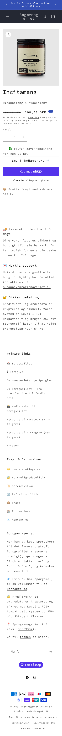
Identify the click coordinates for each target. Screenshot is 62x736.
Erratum (13, 445)
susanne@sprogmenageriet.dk (27, 287)
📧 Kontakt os (18, 519)
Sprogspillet (18, 551)
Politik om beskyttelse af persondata (33, 717)
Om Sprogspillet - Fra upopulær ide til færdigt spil (27, 393)
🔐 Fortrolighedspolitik (26, 477)
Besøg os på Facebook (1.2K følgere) (28, 422)
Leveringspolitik (44, 722)
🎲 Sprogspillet (19, 363)
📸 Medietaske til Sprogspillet (21, 409)
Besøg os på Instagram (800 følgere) (28, 435)
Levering (33, 117)
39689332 (25, 629)
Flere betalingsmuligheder (31, 180)
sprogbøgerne (36, 556)
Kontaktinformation (33, 728)
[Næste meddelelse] (55, 4)
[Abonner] (51, 651)
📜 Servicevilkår (20, 486)
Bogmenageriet (29, 706)
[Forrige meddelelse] (7, 4)
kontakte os (17, 589)
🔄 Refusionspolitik (23, 494)
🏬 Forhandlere (18, 511)
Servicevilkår (20, 722)
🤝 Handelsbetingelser (24, 469)
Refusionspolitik (38, 711)
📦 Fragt (13, 502)
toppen (25, 637)
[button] (7, 16)
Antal (7, 129)
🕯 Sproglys (15, 371)
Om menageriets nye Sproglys (29, 380)
